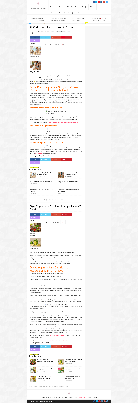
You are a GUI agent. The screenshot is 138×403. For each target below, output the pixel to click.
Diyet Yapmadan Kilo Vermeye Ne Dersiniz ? (60, 340)
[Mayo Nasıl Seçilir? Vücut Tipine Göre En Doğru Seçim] (33, 175)
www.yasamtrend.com (83, 397)
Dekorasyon (82, 13)
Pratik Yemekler (56, 13)
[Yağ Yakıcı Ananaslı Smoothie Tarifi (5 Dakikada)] (61, 378)
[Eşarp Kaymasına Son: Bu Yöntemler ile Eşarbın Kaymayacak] (61, 175)
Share (34, 37)
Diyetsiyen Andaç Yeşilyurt (57, 335)
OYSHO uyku (38, 153)
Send (34, 40)
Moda (62, 7)
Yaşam (93, 7)
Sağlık (85, 7)
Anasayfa (54, 7)
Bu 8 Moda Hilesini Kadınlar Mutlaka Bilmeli (41, 181)
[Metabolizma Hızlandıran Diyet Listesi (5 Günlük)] (33, 370)
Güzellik (70, 7)
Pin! (66, 214)
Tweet (45, 37)
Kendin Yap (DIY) (70, 13)
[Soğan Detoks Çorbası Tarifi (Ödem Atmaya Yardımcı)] (33, 378)
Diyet (78, 7)
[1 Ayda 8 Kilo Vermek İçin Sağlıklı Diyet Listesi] (61, 370)
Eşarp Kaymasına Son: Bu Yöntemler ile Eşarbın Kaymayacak (71, 174)
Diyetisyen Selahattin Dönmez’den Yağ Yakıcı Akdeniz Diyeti (45, 361)
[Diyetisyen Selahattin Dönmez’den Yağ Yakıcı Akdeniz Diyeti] (33, 361)
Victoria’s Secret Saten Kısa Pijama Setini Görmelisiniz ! (63, 122)
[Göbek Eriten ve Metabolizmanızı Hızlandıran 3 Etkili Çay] (61, 361)
